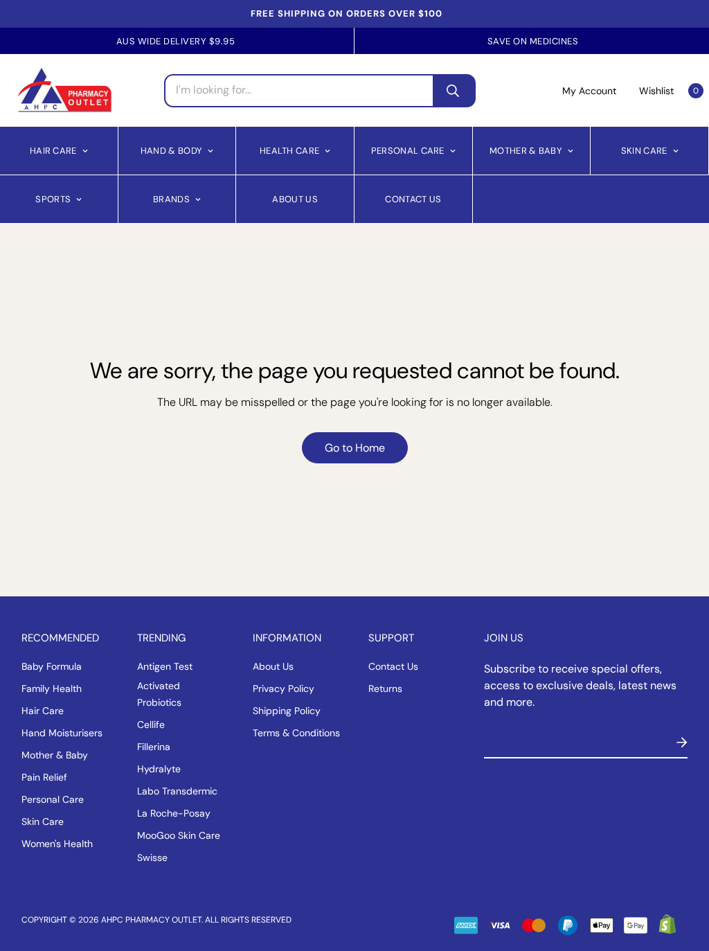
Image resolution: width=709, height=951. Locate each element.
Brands (171, 198)
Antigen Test (164, 666)
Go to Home (355, 448)
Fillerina (153, 746)
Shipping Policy (287, 710)
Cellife (151, 724)
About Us (294, 198)
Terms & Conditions (296, 733)
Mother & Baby (526, 150)
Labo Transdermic (177, 791)
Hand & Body (171, 150)
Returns (385, 688)
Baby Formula (51, 666)
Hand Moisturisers (61, 733)
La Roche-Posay (173, 813)
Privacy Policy (283, 688)
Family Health (51, 688)
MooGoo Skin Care (178, 835)
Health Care (289, 150)
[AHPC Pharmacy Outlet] (64, 90)
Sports (53, 198)
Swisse (152, 857)
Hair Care (53, 150)
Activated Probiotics (159, 694)
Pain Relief (44, 777)
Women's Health (57, 843)
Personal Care (408, 150)
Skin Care (644, 150)
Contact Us (413, 198)
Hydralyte (159, 769)
